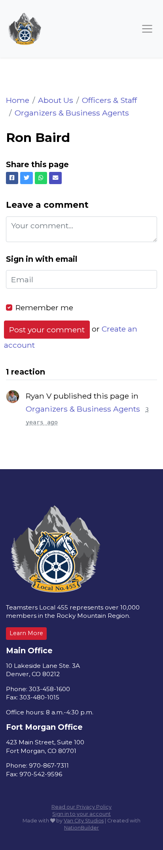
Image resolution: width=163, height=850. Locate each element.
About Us (55, 100)
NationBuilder (81, 828)
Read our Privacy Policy (81, 807)
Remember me (44, 307)
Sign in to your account (81, 814)
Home (17, 100)
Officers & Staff (109, 100)
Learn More (26, 633)
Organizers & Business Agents (72, 112)
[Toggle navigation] (147, 28)
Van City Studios (84, 821)
